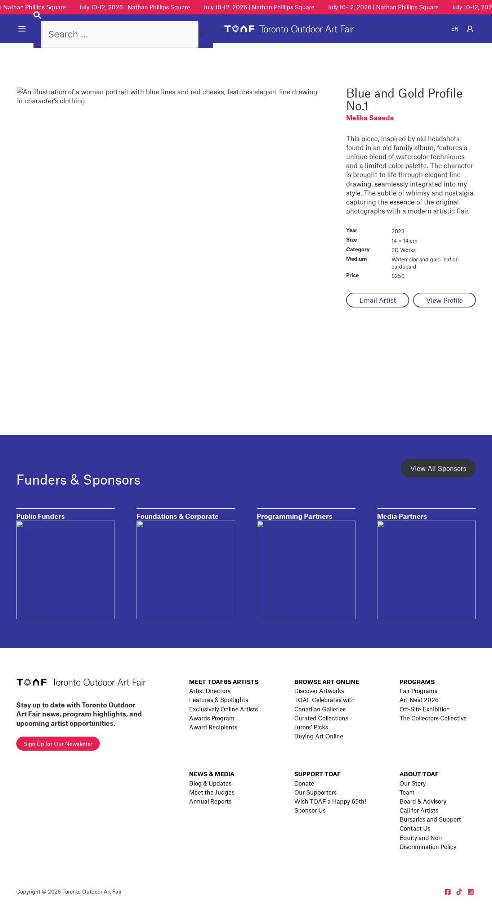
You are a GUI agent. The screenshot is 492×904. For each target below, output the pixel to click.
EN (455, 28)
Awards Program (211, 717)
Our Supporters (315, 792)
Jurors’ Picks (311, 726)
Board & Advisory (422, 801)
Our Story (412, 783)
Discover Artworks (319, 690)
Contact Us (414, 828)
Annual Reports (210, 801)
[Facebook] (448, 892)
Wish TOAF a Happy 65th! (330, 801)
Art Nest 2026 (419, 699)
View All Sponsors (438, 468)
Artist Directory (210, 690)
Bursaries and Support (430, 819)
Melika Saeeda (370, 117)
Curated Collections (321, 717)
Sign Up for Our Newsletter (58, 743)
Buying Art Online (318, 735)
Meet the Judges (211, 792)
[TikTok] (459, 892)
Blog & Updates (210, 783)
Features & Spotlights (218, 699)
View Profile (444, 300)
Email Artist (377, 300)
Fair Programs (418, 690)
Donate (304, 783)
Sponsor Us (310, 810)
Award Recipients (213, 726)
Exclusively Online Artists (223, 708)
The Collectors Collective (433, 717)
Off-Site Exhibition (424, 708)
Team (407, 792)
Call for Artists (418, 810)
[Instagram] (471, 892)
